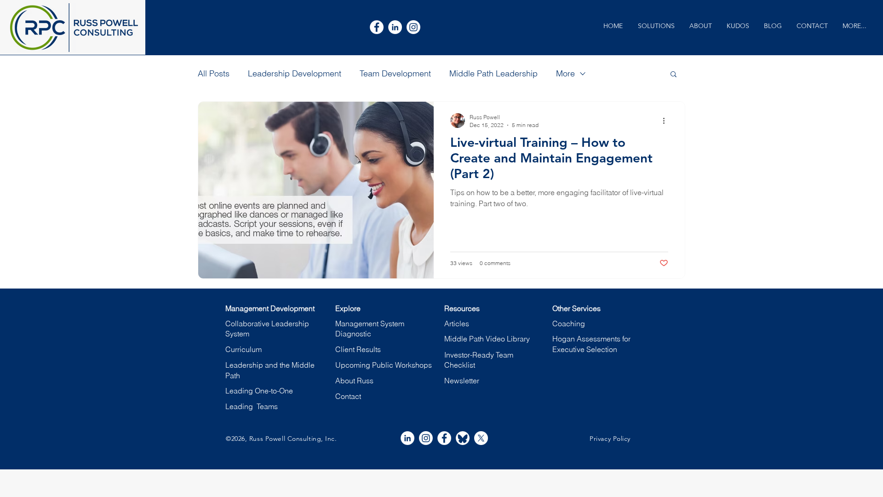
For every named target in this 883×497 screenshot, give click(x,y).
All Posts (213, 73)
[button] (656, 26)
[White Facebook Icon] (377, 27)
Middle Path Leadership (493, 73)
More (565, 73)
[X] (481, 438)
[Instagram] (413, 27)
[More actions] (666, 120)
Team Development (395, 73)
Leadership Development (294, 73)
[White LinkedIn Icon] (395, 27)
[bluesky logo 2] (463, 438)
